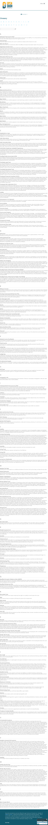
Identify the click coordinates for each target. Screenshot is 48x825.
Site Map (7, 822)
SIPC (11, 814)
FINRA (6, 814)
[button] (43, 4)
